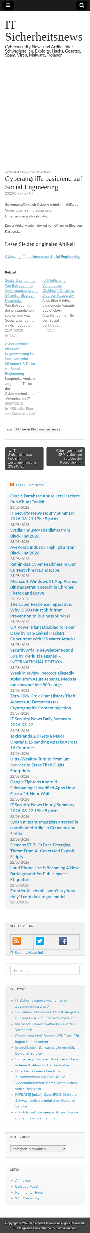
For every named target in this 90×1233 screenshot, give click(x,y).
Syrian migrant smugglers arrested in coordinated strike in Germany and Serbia (44, 828)
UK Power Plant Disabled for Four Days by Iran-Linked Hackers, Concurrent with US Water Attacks (42, 633)
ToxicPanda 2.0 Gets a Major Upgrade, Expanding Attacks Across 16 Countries (43, 742)
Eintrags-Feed (26, 1186)
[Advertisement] (45, 120)
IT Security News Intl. (27, 953)
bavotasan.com (66, 1228)
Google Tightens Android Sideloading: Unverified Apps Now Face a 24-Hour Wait (42, 788)
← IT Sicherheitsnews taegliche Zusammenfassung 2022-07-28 (22, 458)
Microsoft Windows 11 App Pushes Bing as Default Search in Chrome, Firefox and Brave (43, 587)
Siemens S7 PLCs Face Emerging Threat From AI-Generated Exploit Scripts (42, 851)
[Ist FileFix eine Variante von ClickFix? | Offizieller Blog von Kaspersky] (61, 305)
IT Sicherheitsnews (44, 30)
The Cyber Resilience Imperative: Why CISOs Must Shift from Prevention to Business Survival (41, 610)
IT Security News (29, 485)
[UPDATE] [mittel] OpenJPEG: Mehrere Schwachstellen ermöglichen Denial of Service (46, 1100)
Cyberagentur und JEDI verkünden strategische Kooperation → (69, 456)
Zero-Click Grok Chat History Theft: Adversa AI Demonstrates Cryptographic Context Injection (43, 702)
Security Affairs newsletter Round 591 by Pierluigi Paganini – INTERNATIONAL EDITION (41, 656)
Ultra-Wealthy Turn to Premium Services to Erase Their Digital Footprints (40, 765)
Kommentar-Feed (29, 1192)
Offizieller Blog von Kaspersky (28, 171)
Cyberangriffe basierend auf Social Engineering (42, 257)
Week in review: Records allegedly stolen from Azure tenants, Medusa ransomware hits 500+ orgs (43, 679)
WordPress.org (27, 1198)
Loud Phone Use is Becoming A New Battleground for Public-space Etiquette (44, 874)
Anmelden (23, 1180)
